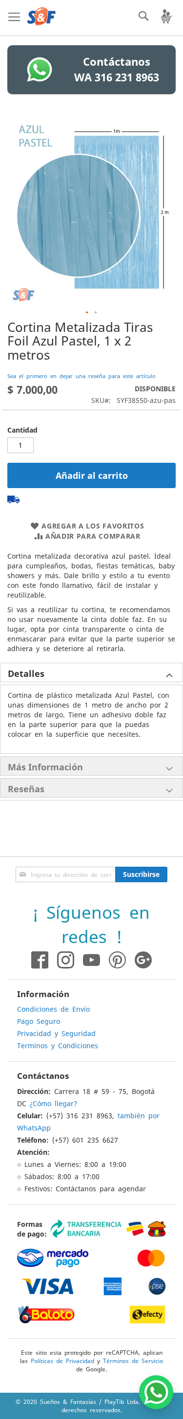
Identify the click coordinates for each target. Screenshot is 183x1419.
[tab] (91, 672)
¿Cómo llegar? (53, 1103)
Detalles (26, 673)
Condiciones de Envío (53, 1008)
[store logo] (41, 16)
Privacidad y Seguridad (56, 1033)
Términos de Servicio (133, 1361)
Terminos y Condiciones (57, 1045)
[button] (87, 313)
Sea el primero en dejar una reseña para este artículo (81, 376)
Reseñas (26, 789)
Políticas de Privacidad (62, 1361)
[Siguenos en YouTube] (91, 959)
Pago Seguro (38, 1021)
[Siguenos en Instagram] (61, 959)
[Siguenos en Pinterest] (122, 959)
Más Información (45, 767)
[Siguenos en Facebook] (39, 959)
